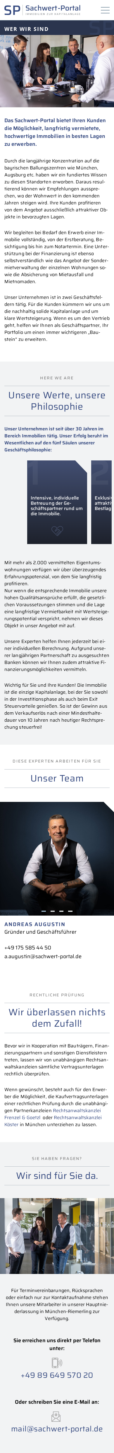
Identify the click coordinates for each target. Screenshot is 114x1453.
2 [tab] (53, 911)
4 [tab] (70, 911)
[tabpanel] (57, 881)
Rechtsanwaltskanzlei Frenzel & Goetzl (52, 1114)
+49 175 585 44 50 (27, 947)
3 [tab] (61, 911)
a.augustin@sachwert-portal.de (43, 956)
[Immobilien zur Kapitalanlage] (42, 10)
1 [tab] (44, 911)
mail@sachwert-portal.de (57, 1428)
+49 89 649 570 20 (57, 1375)
